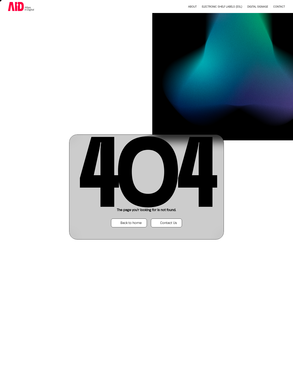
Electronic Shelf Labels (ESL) (222, 6)
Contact (279, 6)
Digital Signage (257, 6)
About (192, 6)
